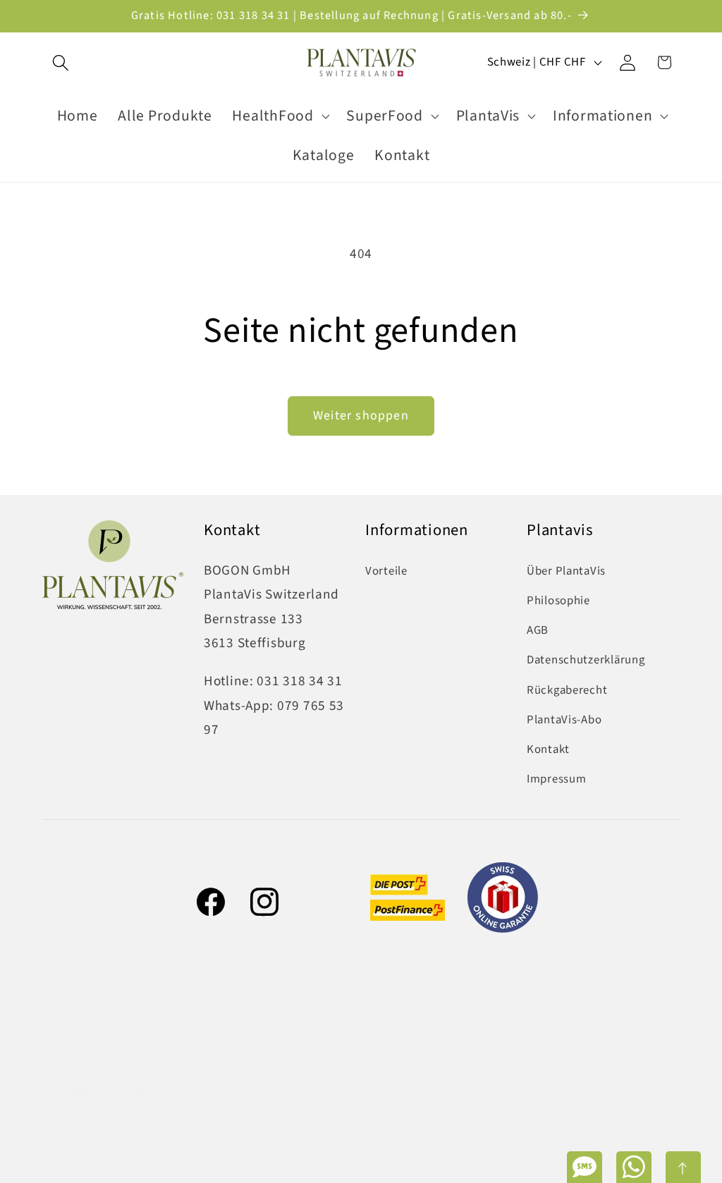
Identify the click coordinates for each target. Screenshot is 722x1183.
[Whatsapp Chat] (633, 1167)
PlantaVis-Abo (564, 719)
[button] (61, 62)
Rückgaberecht (567, 690)
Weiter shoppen (361, 415)
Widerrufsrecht (544, 1148)
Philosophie (558, 600)
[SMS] (584, 1167)
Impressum (556, 779)
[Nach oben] (683, 1167)
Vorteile (386, 571)
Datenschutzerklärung (585, 659)
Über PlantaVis (566, 571)
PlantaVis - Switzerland (236, 1148)
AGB (538, 630)
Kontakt (548, 749)
